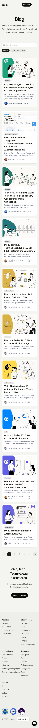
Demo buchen (7, 655)
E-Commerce (7, 630)
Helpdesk (5, 623)
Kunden (5, 662)
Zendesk (24, 623)
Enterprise (25, 655)
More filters (18, 51)
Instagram (6, 693)
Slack (23, 627)
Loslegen (26, 4)
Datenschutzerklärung (11, 672)
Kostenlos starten (19, 595)
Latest (5, 51)
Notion (23, 637)
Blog (22, 658)
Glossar (24, 662)
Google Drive (26, 630)
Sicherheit (25, 675)
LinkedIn (5, 689)
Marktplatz (6, 634)
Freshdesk (25, 634)
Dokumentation (27, 665)
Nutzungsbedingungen (11, 668)
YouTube (5, 696)
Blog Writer (6, 627)
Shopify (24, 641)
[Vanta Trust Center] (21, 711)
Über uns (6, 665)
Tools (23, 672)
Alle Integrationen (28, 644)
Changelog (25, 668)
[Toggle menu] (35, 5)
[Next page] (35, 554)
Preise (4, 658)
